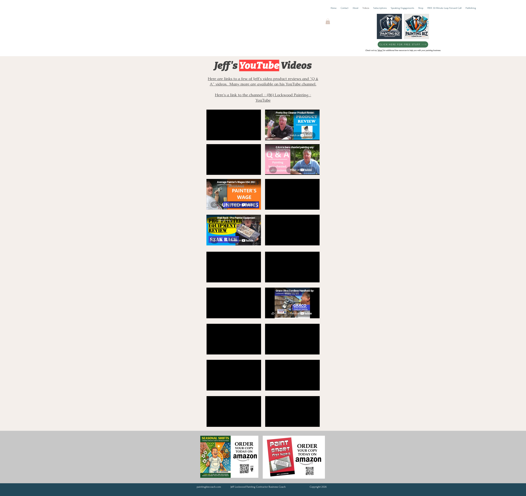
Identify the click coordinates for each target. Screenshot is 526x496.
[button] (327, 21)
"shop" (380, 50)
